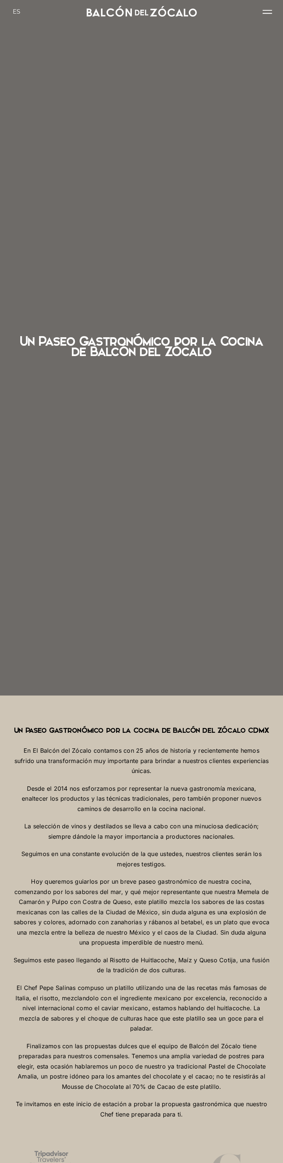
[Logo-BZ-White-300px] (141, 9)
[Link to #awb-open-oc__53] (267, 12)
